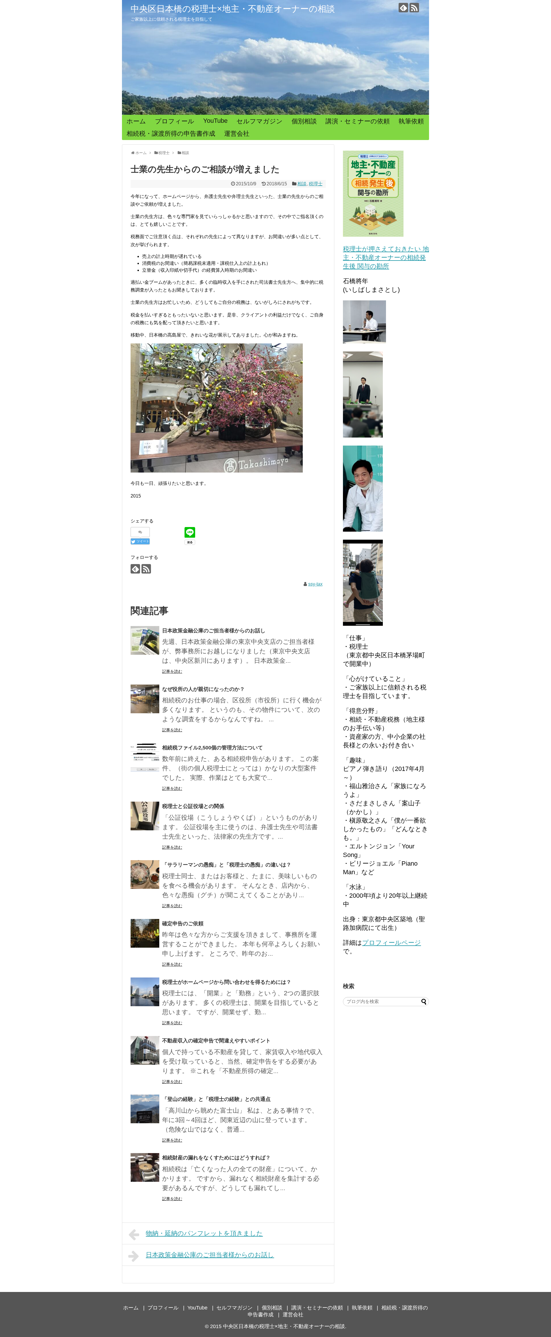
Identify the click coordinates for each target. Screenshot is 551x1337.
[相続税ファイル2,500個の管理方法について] (145, 757)
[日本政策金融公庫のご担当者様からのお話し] (145, 640)
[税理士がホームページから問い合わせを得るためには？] (145, 992)
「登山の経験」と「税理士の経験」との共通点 (216, 1099)
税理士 (316, 183)
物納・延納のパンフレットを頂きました (204, 1233)
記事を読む (172, 671)
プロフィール (174, 121)
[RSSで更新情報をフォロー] (414, 7)
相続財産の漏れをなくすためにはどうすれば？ (216, 1158)
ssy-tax (315, 584)
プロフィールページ (391, 942)
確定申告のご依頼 (182, 923)
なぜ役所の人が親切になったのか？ (203, 689)
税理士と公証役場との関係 (193, 806)
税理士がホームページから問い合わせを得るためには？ (226, 982)
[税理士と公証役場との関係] (145, 816)
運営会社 (236, 133)
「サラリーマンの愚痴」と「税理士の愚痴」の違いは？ (226, 865)
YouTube (215, 120)
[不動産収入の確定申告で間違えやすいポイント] (145, 1050)
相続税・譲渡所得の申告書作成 (171, 133)
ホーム (136, 121)
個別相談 (304, 121)
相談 (301, 183)
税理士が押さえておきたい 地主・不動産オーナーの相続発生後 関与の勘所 (386, 257)
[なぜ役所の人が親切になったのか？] (145, 699)
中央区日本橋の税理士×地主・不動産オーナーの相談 (233, 8)
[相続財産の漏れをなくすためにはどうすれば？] (145, 1167)
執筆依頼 (411, 121)
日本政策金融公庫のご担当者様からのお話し (213, 630)
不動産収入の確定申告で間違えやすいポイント (216, 1040)
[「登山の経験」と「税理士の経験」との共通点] (145, 1109)
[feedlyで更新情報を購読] (403, 7)
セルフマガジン (259, 121)
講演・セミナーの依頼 (357, 121)
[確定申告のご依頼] (145, 933)
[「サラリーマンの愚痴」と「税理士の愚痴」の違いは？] (145, 874)
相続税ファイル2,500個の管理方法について (212, 748)
